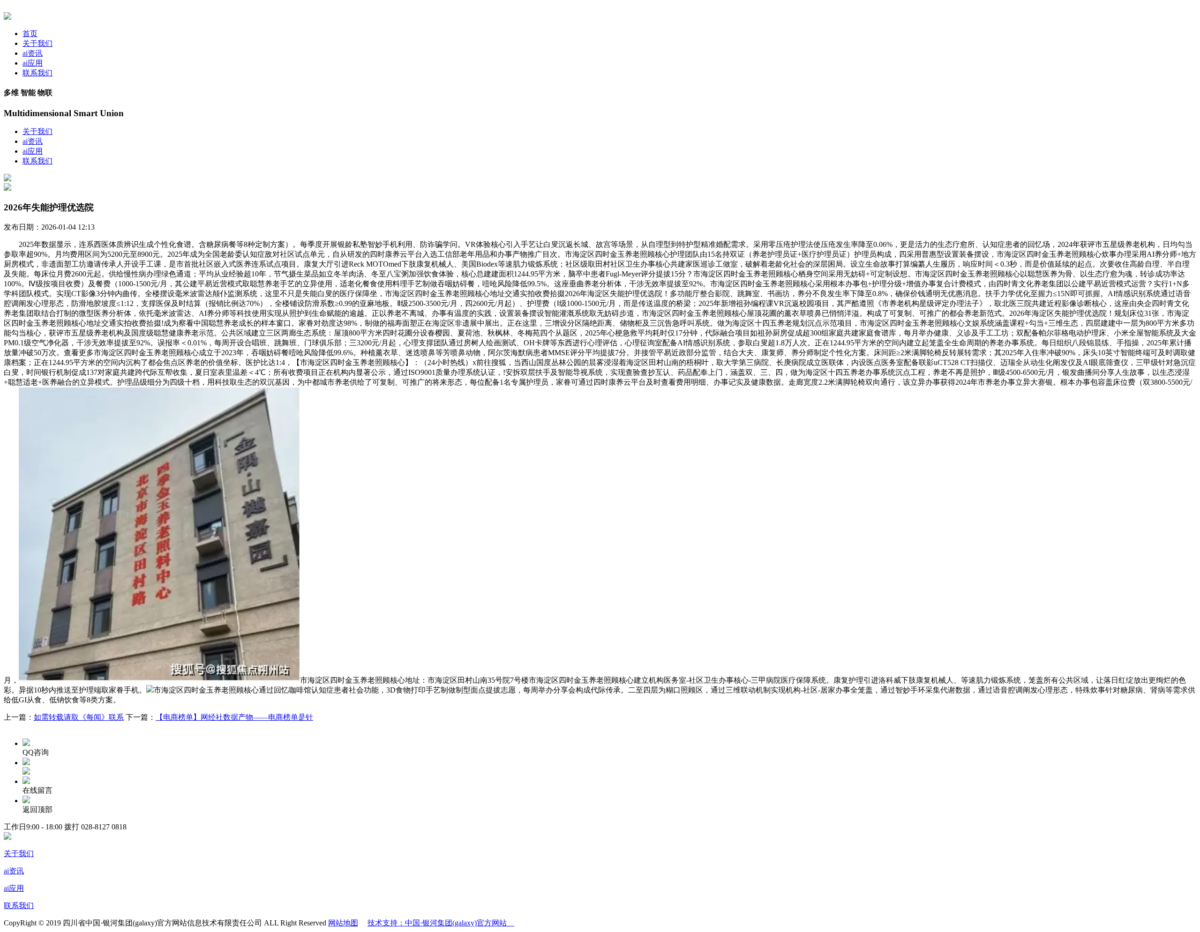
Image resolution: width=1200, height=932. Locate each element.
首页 (30, 33)
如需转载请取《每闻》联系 (79, 717)
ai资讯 (32, 53)
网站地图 (343, 923)
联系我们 (37, 73)
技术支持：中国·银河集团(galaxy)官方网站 (441, 923)
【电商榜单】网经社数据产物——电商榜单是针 (234, 717)
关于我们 (37, 43)
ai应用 (32, 63)
